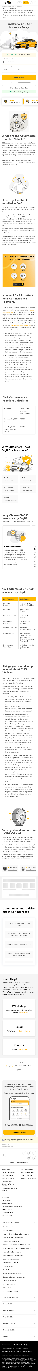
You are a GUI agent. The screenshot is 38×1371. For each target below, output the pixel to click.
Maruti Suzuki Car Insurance (12, 1227)
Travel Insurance (7, 1212)
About (12, 1162)
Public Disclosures (27, 1175)
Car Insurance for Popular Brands (19, 944)
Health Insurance (7, 1209)
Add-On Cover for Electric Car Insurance (16, 1234)
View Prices (19, 77)
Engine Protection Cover (11, 1241)
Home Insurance (7, 1215)
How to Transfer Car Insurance (13, 1255)
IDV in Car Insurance (9, 1284)
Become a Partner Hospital (8, 1185)
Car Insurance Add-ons (10, 1291)
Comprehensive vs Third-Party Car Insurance (17, 1248)
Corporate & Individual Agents (9, 1189)
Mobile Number (8, 67)
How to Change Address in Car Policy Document (19, 954)
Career (25, 1162)
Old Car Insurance (9, 1270)
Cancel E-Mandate (8, 1172)
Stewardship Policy (8, 1351)
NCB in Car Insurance (10, 1288)
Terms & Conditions (24, 82)
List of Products (7, 1175)
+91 (5, 70)
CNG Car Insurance (9, 1230)
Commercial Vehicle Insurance (12, 1206)
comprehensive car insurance (21, 325)
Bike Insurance (7, 1203)
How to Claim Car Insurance (12, 1252)
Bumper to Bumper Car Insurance (14, 1277)
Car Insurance (6, 1200)
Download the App (19, 1132)
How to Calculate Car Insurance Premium (19, 924)
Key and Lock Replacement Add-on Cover (16, 1245)
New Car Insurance (9, 1266)
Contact (19, 1162)
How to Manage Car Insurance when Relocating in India (19, 934)
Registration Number (10, 59)
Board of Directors (27, 1172)
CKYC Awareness (8, 1178)
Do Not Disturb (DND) (19, 1345)
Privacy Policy (27, 1351)
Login (26, 2)
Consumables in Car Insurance (13, 1237)
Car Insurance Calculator (11, 1263)
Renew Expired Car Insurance (12, 1273)
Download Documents (28, 1178)
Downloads (6, 1345)
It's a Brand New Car (19, 88)
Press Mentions (7, 1181)
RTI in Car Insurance (9, 1280)
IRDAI (19, 1351)
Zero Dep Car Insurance (11, 1259)
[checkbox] (8, 82)
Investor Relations (22, 1348)
